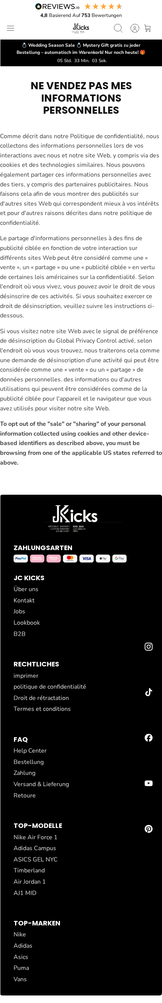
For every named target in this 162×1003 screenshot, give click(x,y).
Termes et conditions (42, 709)
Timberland (29, 870)
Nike (20, 934)
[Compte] (131, 28)
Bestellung (29, 762)
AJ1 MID (25, 893)
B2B (20, 634)
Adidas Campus (35, 848)
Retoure (25, 795)
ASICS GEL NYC (36, 859)
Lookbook (27, 623)
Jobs (19, 611)
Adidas (23, 946)
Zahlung (24, 773)
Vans (20, 979)
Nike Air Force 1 (36, 837)
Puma (21, 968)
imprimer (26, 676)
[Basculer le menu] (10, 28)
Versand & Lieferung (41, 784)
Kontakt (24, 600)
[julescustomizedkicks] (81, 28)
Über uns (26, 589)
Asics (21, 957)
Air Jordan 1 (30, 882)
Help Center (30, 751)
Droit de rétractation (41, 698)
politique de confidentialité (50, 687)
